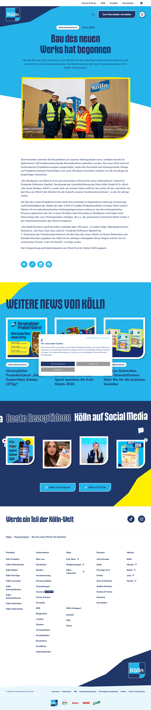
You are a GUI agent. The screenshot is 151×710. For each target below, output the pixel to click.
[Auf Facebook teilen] (49, 264)
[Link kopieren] (32, 264)
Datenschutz (66, 691)
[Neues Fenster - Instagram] (141, 519)
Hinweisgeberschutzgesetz (108, 691)
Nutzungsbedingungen (87, 691)
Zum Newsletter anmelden (117, 14)
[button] (129, 3)
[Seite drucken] (24, 264)
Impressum (56, 691)
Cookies (123, 691)
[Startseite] (13, 14)
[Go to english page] (141, 3)
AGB (75, 691)
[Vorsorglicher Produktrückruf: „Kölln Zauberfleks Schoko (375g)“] (25, 352)
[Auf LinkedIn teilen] (40, 264)
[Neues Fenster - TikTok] (130, 519)
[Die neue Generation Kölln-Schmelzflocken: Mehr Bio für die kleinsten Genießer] (123, 352)
